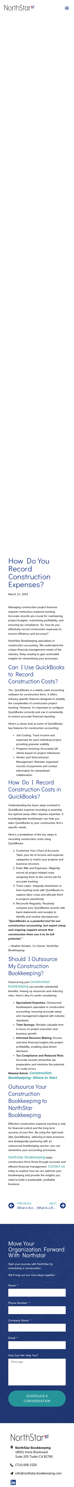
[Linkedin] (13, 1482)
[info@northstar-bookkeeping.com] (11, 1473)
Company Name (18, 1320)
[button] (67, 8)
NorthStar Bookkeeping (26, 1157)
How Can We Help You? (23, 1355)
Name (12, 1285)
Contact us (56, 1166)
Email (12, 1337)
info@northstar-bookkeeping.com (38, 1473)
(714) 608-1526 (26, 1465)
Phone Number (18, 1303)
